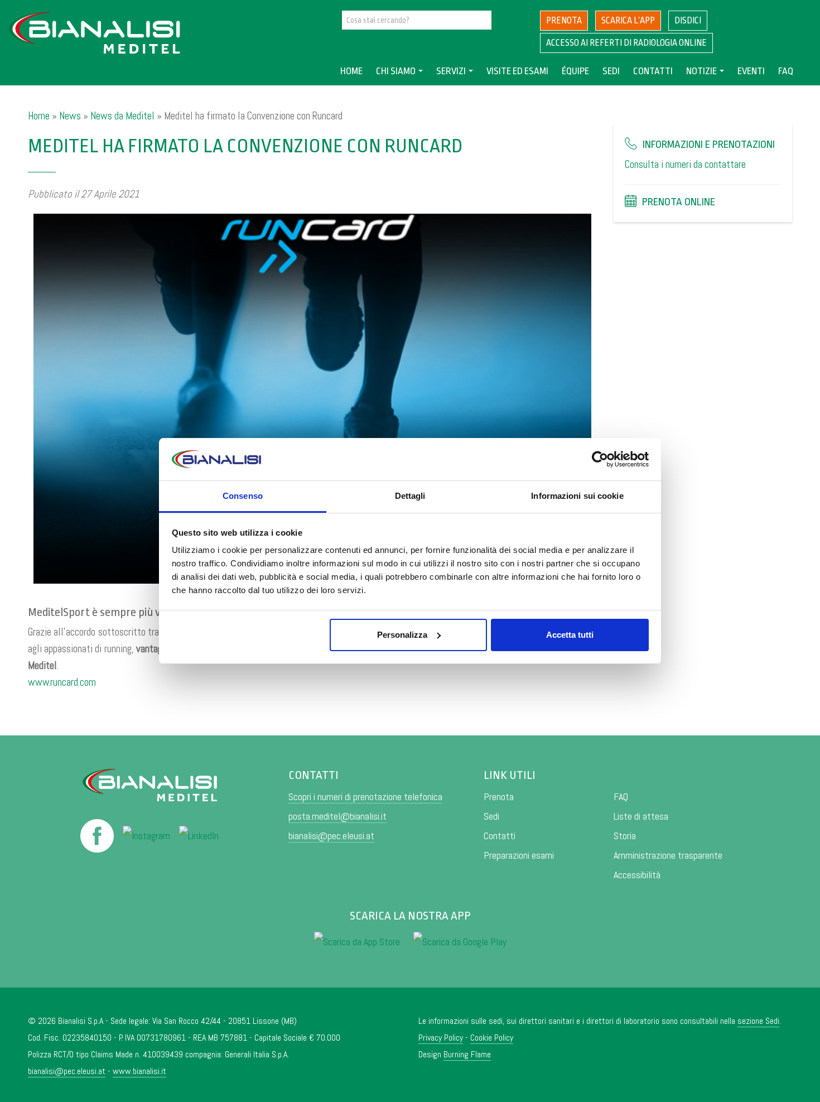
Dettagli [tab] (410, 496)
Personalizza (402, 634)
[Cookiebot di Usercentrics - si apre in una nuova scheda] (600, 459)
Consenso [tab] (243, 496)
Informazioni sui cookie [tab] (577, 496)
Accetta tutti (570, 634)
